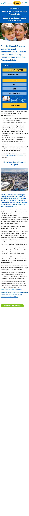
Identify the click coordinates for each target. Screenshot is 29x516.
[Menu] (26, 3)
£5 (16, 80)
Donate (17, 3)
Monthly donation (15, 70)
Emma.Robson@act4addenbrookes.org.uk (11, 289)
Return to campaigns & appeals (12, 305)
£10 (14, 84)
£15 (14, 89)
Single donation (14, 74)
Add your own (14, 93)
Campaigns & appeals (14, 8)
